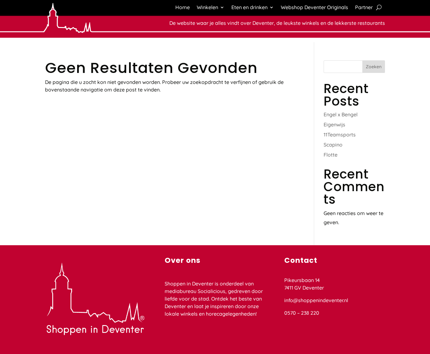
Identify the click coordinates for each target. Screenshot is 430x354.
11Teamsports (340, 134)
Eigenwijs (334, 124)
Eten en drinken (249, 7)
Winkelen (207, 7)
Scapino (333, 144)
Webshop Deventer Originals (314, 7)
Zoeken (374, 66)
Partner (364, 7)
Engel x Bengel (341, 114)
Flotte (330, 155)
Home (182, 7)
